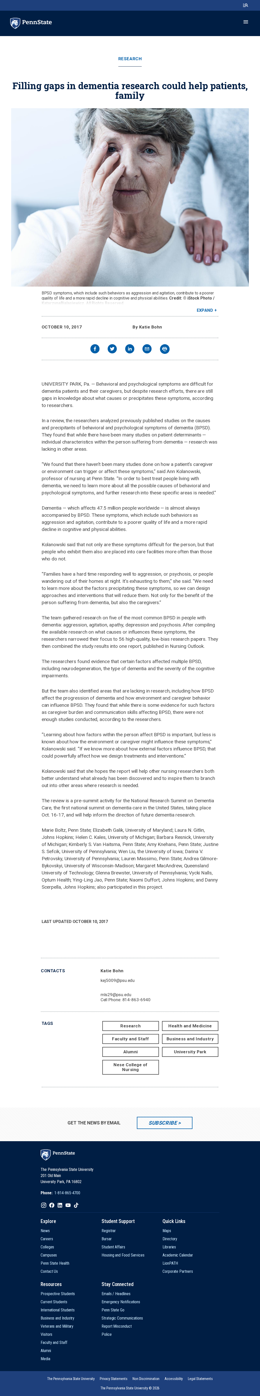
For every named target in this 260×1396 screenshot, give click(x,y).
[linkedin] (129, 349)
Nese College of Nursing (130, 1067)
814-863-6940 (136, 999)
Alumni (130, 1051)
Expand (205, 310)
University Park (190, 1051)
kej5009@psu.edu (118, 980)
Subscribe (163, 1123)
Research (130, 58)
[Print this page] (165, 349)
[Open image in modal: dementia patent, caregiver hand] (130, 197)
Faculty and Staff (130, 1038)
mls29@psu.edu (116, 994)
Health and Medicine (190, 1025)
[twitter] (112, 349)
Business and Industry (190, 1038)
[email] (147, 349)
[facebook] (95, 349)
